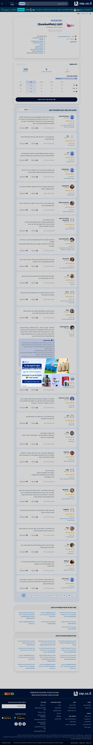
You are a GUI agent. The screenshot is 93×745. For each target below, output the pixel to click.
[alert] (46, 372)
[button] (67, 359)
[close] (67, 359)
